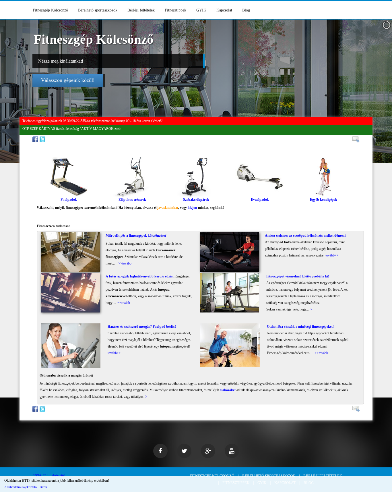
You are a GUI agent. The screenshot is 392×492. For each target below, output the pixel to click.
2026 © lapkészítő (48, 475)
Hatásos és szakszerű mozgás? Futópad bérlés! (142, 327)
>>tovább (124, 263)
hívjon (192, 208)
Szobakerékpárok (196, 200)
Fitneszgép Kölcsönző (50, 10)
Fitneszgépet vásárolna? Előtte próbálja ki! (297, 276)
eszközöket (228, 390)
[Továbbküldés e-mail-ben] (355, 139)
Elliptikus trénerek (132, 200)
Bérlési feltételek (141, 10)
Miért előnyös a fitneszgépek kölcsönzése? (136, 236)
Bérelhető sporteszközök (97, 10)
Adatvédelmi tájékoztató (20, 487)
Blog (246, 10)
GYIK (201, 10)
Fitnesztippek (175, 10)
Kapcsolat (224, 10)
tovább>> (332, 255)
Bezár (43, 487)
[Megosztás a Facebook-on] (36, 139)
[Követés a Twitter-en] (43, 139)
